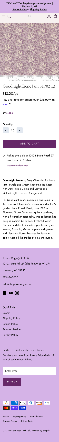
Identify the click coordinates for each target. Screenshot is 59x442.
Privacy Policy (10, 335)
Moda (9, 113)
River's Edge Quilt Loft (20, 430)
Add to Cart (29, 143)
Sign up (12, 381)
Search (6, 313)
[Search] (10, 16)
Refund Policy (10, 324)
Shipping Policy (11, 318)
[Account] (48, 16)
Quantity (8, 124)
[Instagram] (17, 293)
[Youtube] (11, 293)
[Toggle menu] (3, 16)
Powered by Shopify (40, 430)
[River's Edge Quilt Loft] (29, 16)
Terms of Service (11, 329)
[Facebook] (4, 293)
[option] (29, 52)
